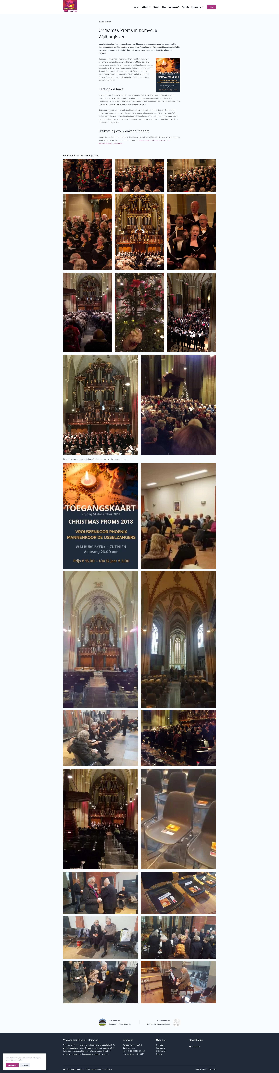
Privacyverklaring (201, 1069)
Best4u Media (106, 1069)
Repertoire (160, 1048)
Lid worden (160, 1051)
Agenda (185, 7)
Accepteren (12, 1065)
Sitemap (213, 1069)
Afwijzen (25, 1065)
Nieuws (156, 7)
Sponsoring (196, 7)
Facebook (196, 1047)
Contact (211, 7)
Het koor (144, 7)
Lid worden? (174, 7)
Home (135, 7)
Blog (164, 7)
